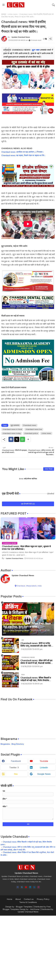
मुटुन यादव (35, 50)
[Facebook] (11, 439)
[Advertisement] (28, 943)
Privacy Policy (43, 899)
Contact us (29, 899)
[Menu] (3, 5)
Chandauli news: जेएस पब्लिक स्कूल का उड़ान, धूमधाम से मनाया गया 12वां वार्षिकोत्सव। (26, 547)
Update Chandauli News (23, 575)
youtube (44, 761)
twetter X (14, 767)
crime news (12, 14)
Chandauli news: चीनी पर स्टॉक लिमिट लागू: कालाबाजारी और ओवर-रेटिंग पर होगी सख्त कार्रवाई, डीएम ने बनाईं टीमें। (36, 644)
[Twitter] (16, 439)
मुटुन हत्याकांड (15, 425)
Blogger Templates (24, 907)
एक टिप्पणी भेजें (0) (28, 504)
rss (16, 774)
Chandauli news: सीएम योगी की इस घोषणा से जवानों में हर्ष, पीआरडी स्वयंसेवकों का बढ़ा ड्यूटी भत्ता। (36, 661)
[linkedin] (30, 887)
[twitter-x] (21, 887)
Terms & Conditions (28, 902)
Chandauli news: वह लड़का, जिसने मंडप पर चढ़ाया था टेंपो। (23, 155)
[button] (53, 5)
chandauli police (31, 433)
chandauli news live (34, 429)
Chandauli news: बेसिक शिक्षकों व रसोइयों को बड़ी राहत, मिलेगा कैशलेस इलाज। (35, 679)
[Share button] (28, 439)
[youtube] (26, 887)
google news (44, 774)
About (18, 899)
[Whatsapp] (22, 439)
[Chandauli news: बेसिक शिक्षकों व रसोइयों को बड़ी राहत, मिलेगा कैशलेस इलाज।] (10, 679)
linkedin (44, 767)
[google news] (34, 887)
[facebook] (17, 887)
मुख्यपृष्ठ (3, 14)
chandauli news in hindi (12, 429)
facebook (16, 761)
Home (9, 899)
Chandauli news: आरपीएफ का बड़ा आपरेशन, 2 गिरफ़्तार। (22, 152)
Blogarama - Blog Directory (12, 744)
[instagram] (38, 887)
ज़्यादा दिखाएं (48, 469)
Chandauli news (29, 425)
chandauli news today (12, 433)
